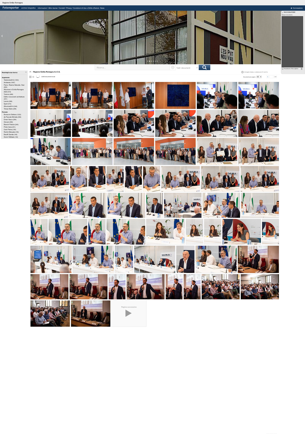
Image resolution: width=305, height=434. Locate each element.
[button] (147, 61)
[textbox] (132, 67)
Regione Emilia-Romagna (12, 2)
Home (30, 72)
